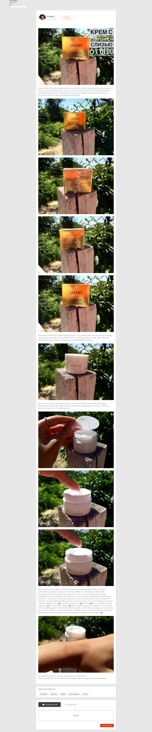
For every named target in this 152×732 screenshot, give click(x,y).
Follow (67, 18)
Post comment (107, 725)
